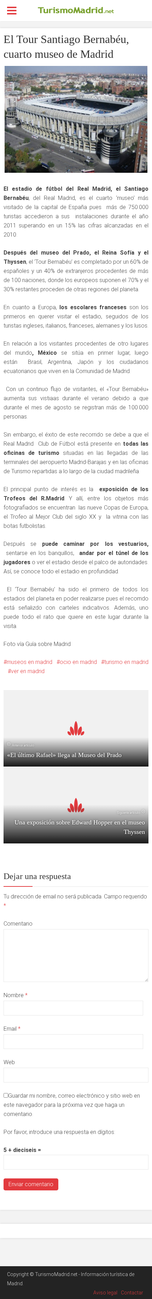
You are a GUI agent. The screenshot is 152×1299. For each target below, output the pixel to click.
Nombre (16, 995)
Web (9, 1062)
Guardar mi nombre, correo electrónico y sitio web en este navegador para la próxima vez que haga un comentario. (72, 1104)
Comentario (18, 923)
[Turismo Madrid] (76, 10)
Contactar (132, 1292)
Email (12, 1028)
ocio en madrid (78, 662)
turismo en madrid (126, 662)
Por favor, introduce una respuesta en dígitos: (59, 1132)
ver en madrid (28, 671)
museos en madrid (29, 662)
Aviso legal (105, 1292)
